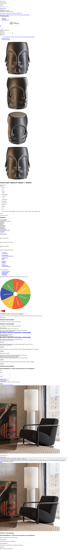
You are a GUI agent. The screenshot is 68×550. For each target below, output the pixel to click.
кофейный (13, 211)
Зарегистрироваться (9, 384)
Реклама (3, 264)
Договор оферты (5, 255)
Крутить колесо (3, 317)
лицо (23, 211)
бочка (21, 211)
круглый (17, 211)
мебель (39, 211)
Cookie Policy (4, 274)
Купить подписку (5, 265)
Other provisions (5, 273)
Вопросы (3, 262)
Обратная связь (5, 257)
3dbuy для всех (3, 14)
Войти (1, 383)
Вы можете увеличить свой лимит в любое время (15, 332)
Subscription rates (5, 272)
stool (32, 211)
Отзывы (3, 258)
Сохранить (2, 10)
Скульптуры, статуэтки (6, 39)
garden (29, 211)
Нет (3, 342)
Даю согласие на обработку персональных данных (10, 381)
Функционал (4, 261)
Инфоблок (12, 14)
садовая (35, 211)
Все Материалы (5, 20)
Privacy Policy (4, 275)
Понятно (2, 351)
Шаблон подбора (17, 14)
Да (0, 342)
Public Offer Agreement (6, 271)
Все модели (4, 19)
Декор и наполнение (6, 38)
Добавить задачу (3, 8)
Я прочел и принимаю (5, 380)
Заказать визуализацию (25, 14)
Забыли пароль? (3, 379)
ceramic (26, 211)
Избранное (8, 14)
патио (7, 211)
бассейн (3, 211)
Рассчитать (2, 223)
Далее (1, 462)
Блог (3, 259)
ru (0, 26)
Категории (4, 18)
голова (9, 211)
